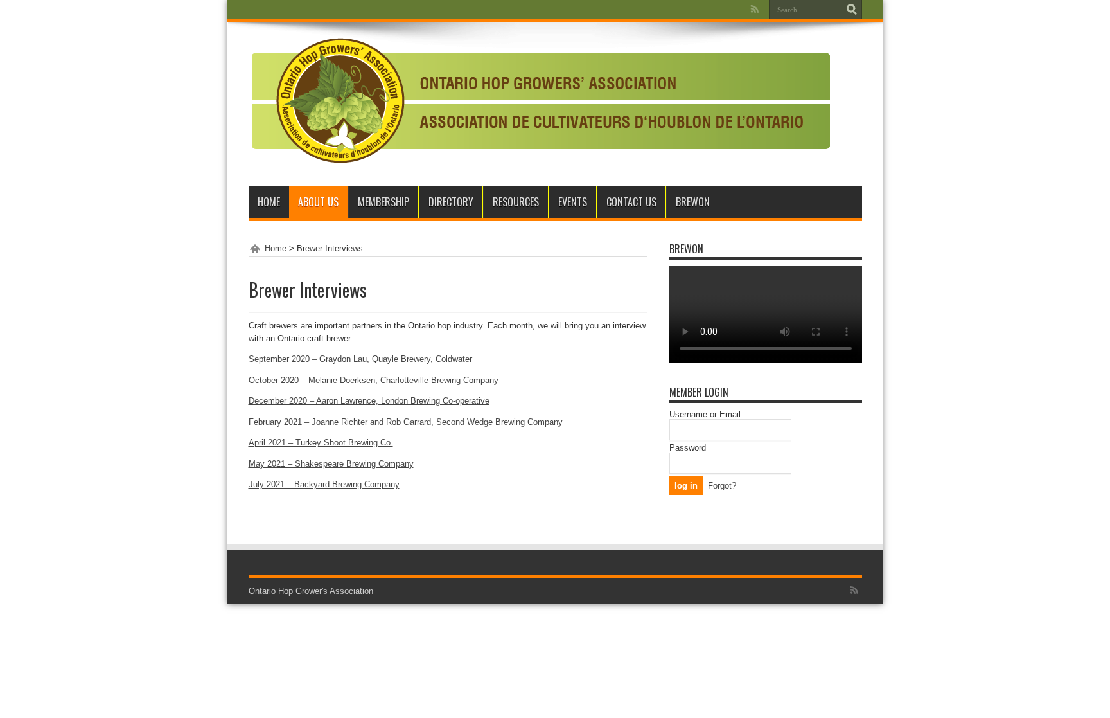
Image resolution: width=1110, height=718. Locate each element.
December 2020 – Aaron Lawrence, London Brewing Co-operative (369, 401)
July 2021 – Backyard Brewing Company (324, 484)
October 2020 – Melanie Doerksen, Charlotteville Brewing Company (373, 380)
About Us (318, 202)
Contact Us (631, 202)
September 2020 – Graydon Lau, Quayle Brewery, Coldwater (360, 359)
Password (687, 448)
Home (269, 202)
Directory (450, 202)
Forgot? (722, 485)
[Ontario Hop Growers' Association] (539, 153)
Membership (383, 202)
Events (572, 202)
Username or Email (705, 414)
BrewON (693, 202)
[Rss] (754, 9)
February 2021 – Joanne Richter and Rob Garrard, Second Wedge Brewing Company (406, 422)
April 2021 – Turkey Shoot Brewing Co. (321, 442)
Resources (516, 202)
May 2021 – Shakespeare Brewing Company (331, 464)
